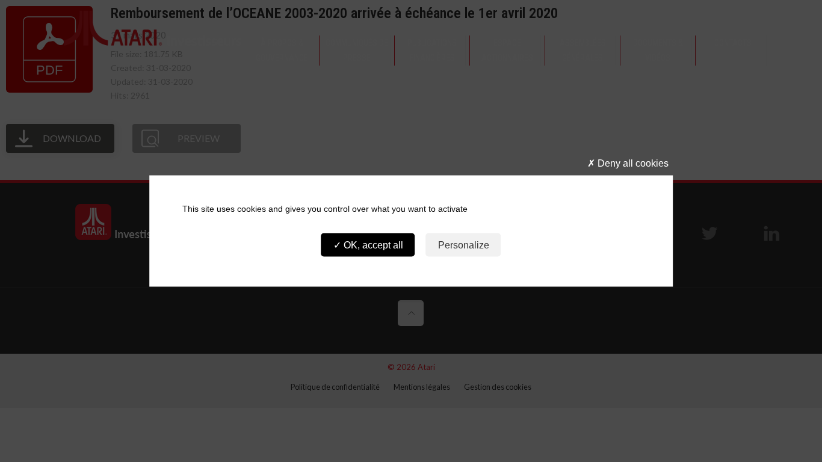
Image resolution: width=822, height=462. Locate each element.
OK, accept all (372, 244)
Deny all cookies (632, 163)
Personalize (463, 244)
